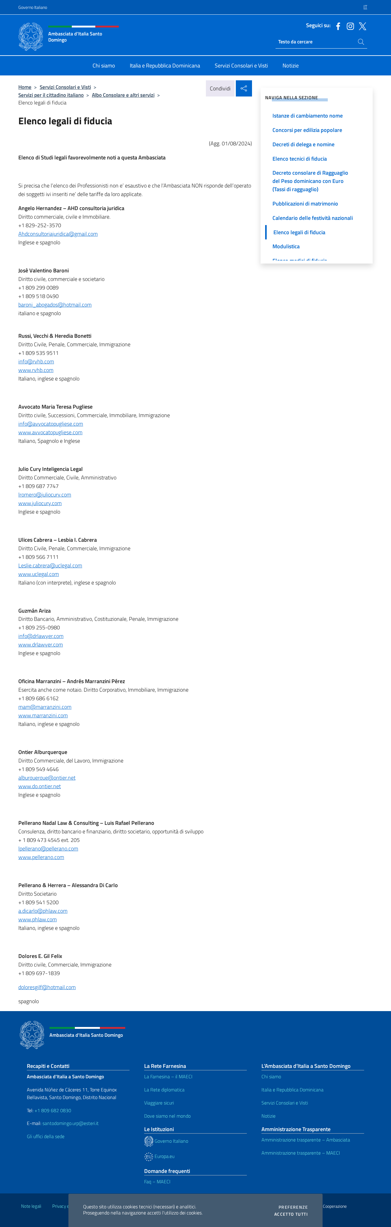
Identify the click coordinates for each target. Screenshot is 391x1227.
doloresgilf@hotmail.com (47, 987)
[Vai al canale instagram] (349, 25)
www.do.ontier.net (39, 786)
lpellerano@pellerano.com (48, 848)
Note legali (31, 1206)
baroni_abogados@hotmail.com (55, 304)
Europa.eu (163, 1156)
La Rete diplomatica (164, 1089)
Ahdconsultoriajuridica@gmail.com (58, 234)
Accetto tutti (291, 1214)
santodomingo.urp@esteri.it (70, 1123)
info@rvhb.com (36, 361)
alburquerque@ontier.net (46, 778)
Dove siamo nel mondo (167, 1116)
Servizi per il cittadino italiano (51, 95)
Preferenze (293, 1207)
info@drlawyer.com (41, 636)
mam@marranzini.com (44, 707)
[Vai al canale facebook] (337, 25)
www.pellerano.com (41, 857)
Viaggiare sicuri (159, 1102)
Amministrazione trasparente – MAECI (300, 1152)
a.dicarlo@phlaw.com (43, 911)
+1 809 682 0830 (53, 1110)
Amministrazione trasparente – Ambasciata (305, 1139)
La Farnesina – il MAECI (168, 1076)
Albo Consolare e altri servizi (123, 95)
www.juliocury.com (40, 503)
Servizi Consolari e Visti (65, 87)
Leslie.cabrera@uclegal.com (50, 565)
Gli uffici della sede (45, 1136)
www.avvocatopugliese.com (50, 432)
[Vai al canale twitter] (361, 25)
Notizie (268, 1116)
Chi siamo (271, 1076)
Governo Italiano (32, 7)
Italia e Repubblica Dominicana (292, 1089)
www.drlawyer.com (40, 644)
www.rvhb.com (35, 370)
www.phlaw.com (37, 919)
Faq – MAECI (157, 1181)
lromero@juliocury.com (44, 494)
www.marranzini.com (43, 715)
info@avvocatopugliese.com (50, 424)
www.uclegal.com (38, 574)
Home (24, 87)
